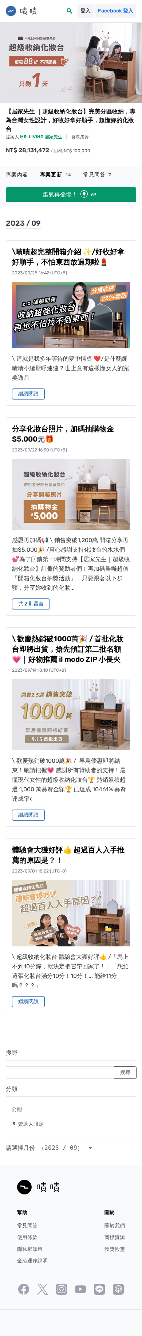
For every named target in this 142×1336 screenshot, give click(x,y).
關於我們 (114, 1226)
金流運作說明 (32, 1261)
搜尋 (11, 1052)
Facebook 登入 (115, 11)
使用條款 (27, 1237)
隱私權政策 (30, 1249)
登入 (85, 11)
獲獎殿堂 (114, 1249)
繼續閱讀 (28, 394)
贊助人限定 (28, 1123)
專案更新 (56, 175)
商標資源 (114, 1237)
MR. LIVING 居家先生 (41, 136)
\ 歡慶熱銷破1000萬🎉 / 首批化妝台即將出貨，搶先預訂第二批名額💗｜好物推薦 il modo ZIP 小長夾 (67, 649)
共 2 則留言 (31, 604)
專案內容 (17, 175)
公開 (17, 1109)
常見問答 (97, 175)
